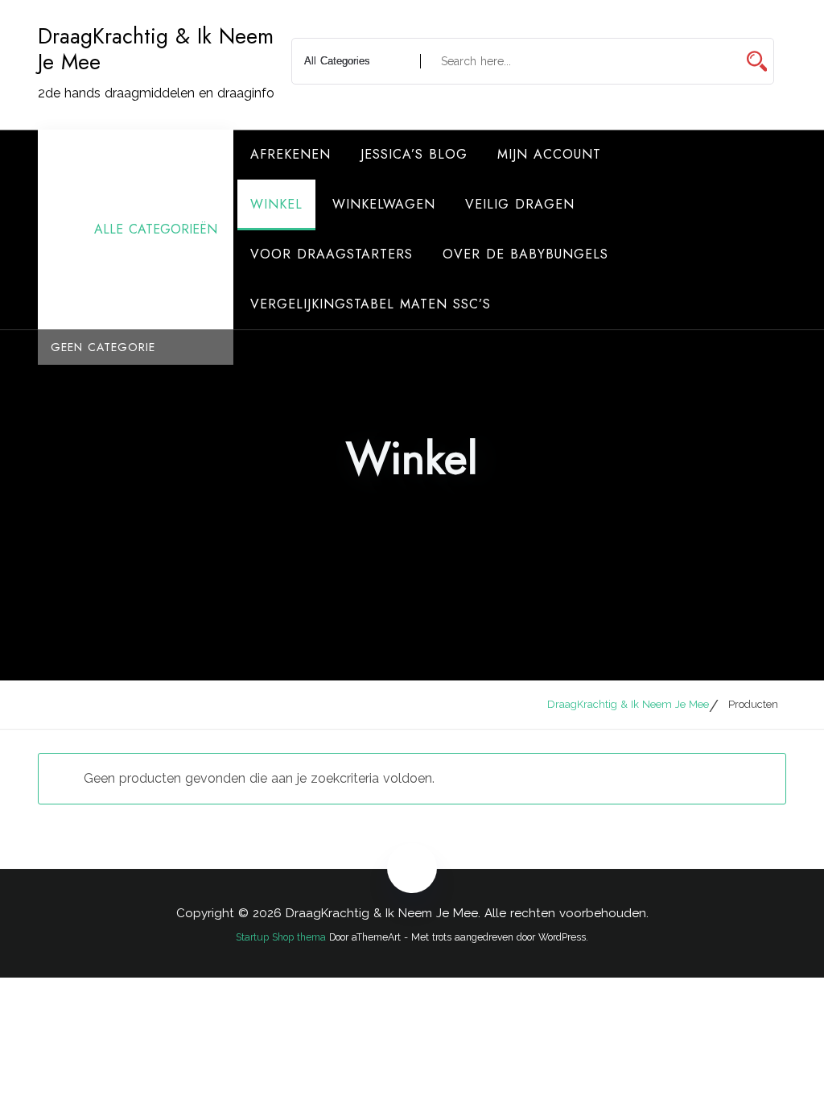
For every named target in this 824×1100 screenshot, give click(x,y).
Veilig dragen (520, 204)
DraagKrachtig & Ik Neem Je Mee (156, 49)
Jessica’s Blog (414, 154)
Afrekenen (290, 154)
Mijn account (549, 154)
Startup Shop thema (281, 937)
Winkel (276, 204)
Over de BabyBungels (525, 254)
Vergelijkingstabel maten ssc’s (370, 304)
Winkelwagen (383, 204)
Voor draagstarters (331, 254)
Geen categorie (103, 347)
